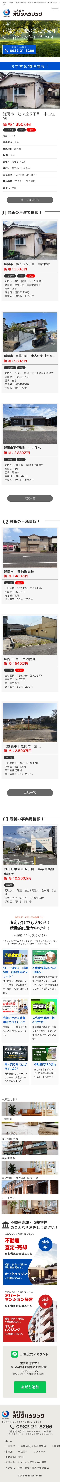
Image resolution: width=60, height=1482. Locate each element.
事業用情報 (9, 1158)
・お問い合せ (22, 1468)
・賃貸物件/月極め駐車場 (32, 1446)
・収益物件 (22, 1451)
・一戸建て (9, 1446)
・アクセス (9, 1468)
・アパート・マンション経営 (18, 1462)
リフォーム (9, 1197)
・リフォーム (38, 1451)
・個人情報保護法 (39, 1468)
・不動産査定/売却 (13, 1457)
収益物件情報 (10, 1138)
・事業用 (8, 1451)
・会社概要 (40, 1462)
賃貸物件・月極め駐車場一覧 (20, 1177)
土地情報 (7, 1118)
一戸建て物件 (10, 1099)
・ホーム (8, 1441)
